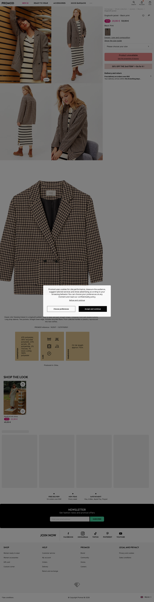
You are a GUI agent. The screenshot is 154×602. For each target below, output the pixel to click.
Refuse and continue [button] (77, 300)
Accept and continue (93, 309)
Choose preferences (61, 309)
